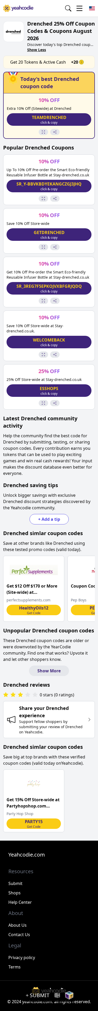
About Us (17, 925)
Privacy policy (21, 957)
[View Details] (43, 132)
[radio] (5, 695)
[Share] (55, 132)
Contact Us (19, 934)
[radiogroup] (20, 695)
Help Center (20, 902)
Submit (15, 883)
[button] (49, 119)
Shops (14, 893)
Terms (14, 967)
